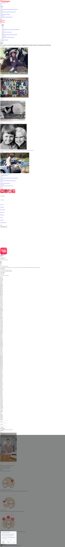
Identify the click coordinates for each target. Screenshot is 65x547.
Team (3, 14)
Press (5, 14)
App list (1, 2)
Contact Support (8, 37)
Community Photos (10, 34)
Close (1, 546)
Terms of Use (1, 204)
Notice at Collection (2, 209)
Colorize (5, 2)
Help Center (4, 37)
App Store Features (15, 34)
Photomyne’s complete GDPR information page (11, 545)
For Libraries (7, 9)
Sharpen (3, 2)
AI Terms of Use (2, 212)
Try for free (2, 6)
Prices (2, 37)
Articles (7, 34)
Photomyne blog (4, 34)
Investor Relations (8, 14)
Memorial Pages (4, 9)
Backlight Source (16, 9)
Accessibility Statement (3, 222)
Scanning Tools (12, 37)
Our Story (1, 14)
